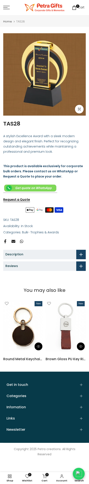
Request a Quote (16, 199)
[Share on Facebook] (5, 241)
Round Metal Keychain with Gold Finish (36, 359)
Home (7, 21)
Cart (80, 7)
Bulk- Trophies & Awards (40, 232)
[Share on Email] (13, 241)
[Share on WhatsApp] (22, 241)
